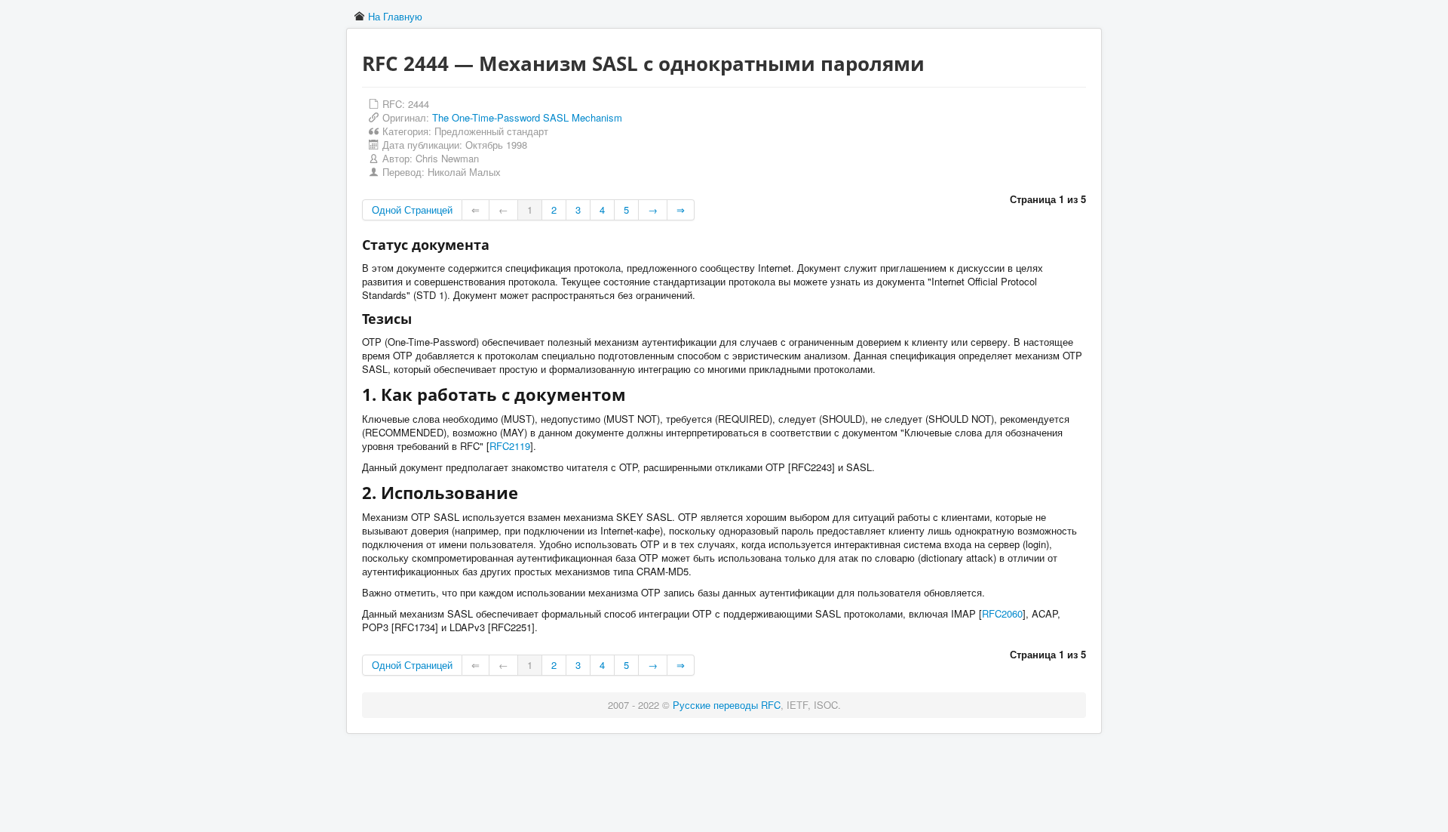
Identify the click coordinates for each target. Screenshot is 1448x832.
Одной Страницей (412, 209)
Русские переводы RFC (727, 705)
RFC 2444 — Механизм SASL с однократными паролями (643, 63)
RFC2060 (1002, 613)
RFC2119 (509, 446)
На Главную (395, 16)
